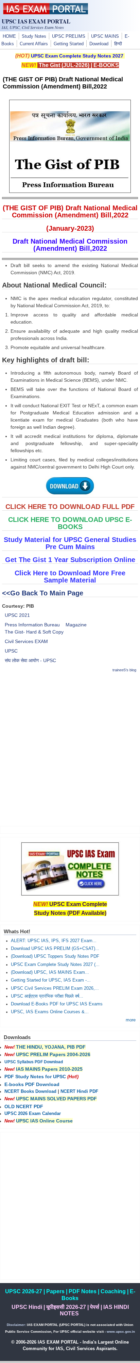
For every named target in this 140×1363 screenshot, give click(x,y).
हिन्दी (118, 44)
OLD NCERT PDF (23, 1106)
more (131, 1020)
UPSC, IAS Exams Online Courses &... (50, 1011)
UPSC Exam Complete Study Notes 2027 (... (55, 964)
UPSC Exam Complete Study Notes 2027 (77, 56)
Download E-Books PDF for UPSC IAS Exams (57, 1004)
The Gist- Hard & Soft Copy (34, 632)
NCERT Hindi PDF (79, 1091)
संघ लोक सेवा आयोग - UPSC (30, 660)
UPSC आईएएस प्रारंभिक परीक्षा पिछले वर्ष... (47, 996)
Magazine (76, 624)
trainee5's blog (124, 670)
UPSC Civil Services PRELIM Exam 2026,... (55, 988)
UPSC (11, 651)
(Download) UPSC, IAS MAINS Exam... (50, 972)
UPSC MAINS (105, 36)
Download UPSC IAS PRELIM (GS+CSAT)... (55, 948)
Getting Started (69, 44)
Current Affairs (34, 44)
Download (98, 44)
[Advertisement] (70, 749)
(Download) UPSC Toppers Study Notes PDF (55, 956)
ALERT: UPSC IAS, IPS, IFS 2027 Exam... (54, 940)
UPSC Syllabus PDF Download (33, 1062)
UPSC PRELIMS (68, 36)
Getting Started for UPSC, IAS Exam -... (51, 980)
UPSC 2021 (17, 615)
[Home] (45, 12)
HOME (9, 36)
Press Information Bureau (32, 624)
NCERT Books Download (30, 1091)
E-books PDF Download (31, 1084)
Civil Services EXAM (26, 641)
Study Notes (34, 36)
